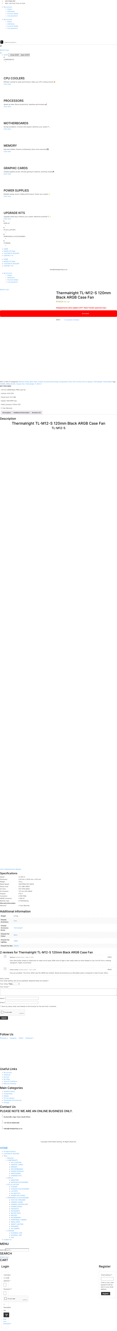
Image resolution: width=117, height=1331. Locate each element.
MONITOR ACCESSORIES (19, 1182)
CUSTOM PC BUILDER (11, 253)
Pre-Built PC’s (15, 1193)
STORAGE (10, 1231)
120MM (2, 384)
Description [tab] (7, 413)
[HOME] (0, 1145)
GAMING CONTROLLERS (19, 1204)
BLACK (13, 384)
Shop (5, 1156)
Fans (70, 382)
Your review (4, 987)
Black (15, 935)
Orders (9, 9)
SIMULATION (15, 1222)
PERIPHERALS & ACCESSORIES (18, 1198)
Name (2, 998)
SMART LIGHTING (17, 1224)
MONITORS (15, 1180)
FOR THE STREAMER (18, 1200)
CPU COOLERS (16, 1162)
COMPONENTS (12, 1160)
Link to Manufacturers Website (10, 869)
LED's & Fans (77, 382)
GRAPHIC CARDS (17, 1165)
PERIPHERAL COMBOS (19, 1220)
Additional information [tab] (21, 413)
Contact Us (8, 1239)
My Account (8, 7)
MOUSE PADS (16, 1213)
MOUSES (14, 1215)
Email (2, 1002)
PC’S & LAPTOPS (13, 1184)
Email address (106, 1275)
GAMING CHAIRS (17, 1202)
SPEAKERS (14, 1226)
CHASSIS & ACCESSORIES (20, 1189)
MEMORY (14, 1167)
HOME (6, 249)
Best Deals (33, 382)
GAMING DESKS (16, 1206)
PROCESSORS (16, 1173)
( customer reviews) (71, 320)
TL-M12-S (38, 384)
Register (106, 1294)
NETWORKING (16, 1217)
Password (8, 1289)
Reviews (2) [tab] (36, 413)
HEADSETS (15, 1209)
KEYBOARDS (15, 1211)
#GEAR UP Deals (9, 251)
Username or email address (7, 1278)
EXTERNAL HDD (16, 1233)
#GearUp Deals (24, 382)
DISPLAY (10, 1178)
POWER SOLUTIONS (18, 1195)
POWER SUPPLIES (17, 1171)
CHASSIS (14, 1187)
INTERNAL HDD (16, 1235)
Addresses (11, 11)
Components (63, 382)
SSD (12, 1237)
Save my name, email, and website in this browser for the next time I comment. (29, 1006)
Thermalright (97, 382)
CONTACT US (8, 255)
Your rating (4, 984)
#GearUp (10, 1158)
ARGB (8, 384)
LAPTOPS (14, 1191)
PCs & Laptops (87, 382)
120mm (16, 946)
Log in (6, 1315)
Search (2, 1250)
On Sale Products (10, 1151)
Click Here (7, 84)
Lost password (12, 16)
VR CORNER (15, 1228)
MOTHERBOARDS (17, 1169)
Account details (12, 14)
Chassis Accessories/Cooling (48, 382)
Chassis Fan (20, 384)
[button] (1, 48)
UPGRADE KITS (16, 1176)
